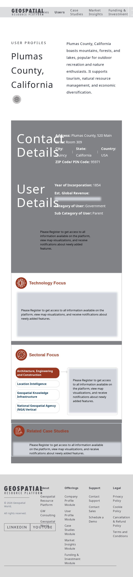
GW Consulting (47, 513)
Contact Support (94, 498)
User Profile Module (70, 515)
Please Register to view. (71, 198)
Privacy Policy (118, 498)
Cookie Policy (117, 509)
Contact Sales (94, 509)
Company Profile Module (71, 500)
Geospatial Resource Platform (47, 500)
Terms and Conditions (120, 534)
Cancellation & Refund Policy (121, 521)
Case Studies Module (70, 530)
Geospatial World (47, 523)
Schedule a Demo (96, 519)
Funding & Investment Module (72, 559)
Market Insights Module (70, 544)
